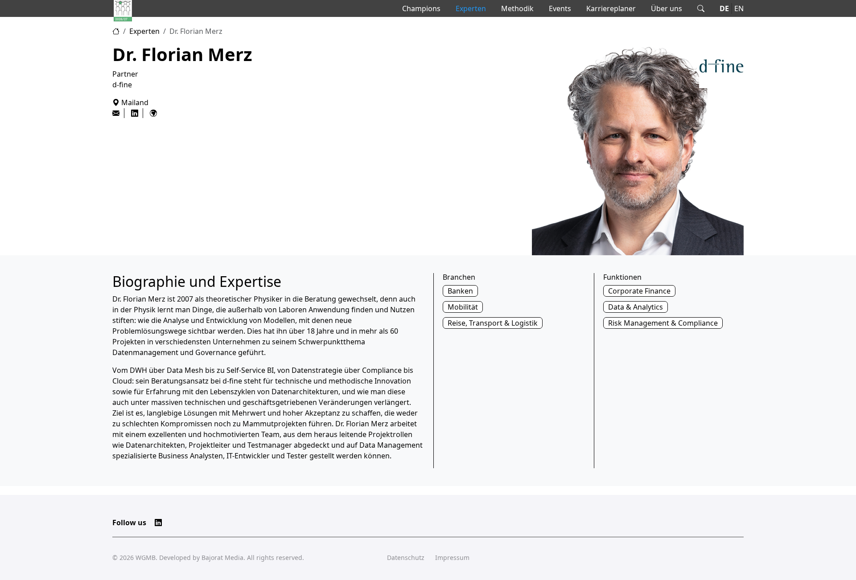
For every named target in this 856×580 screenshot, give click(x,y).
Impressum (452, 557)
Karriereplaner (611, 8)
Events (560, 8)
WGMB (146, 557)
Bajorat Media (222, 557)
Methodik (517, 8)
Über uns (666, 8)
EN (739, 8)
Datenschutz (405, 557)
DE (724, 8)
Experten (471, 8)
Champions (421, 8)
